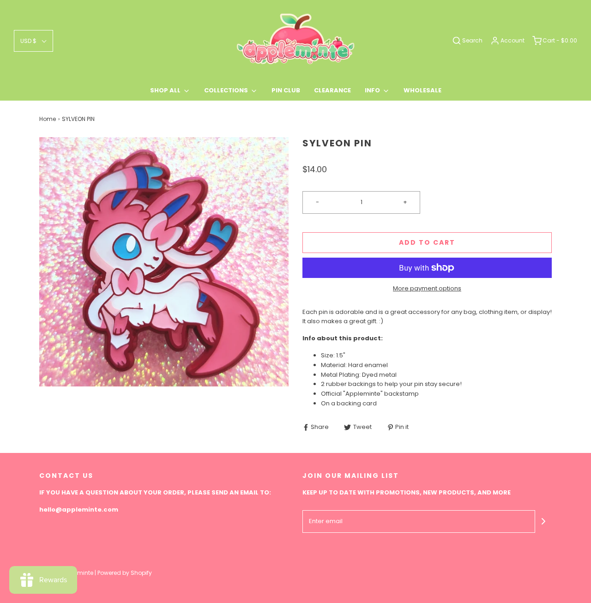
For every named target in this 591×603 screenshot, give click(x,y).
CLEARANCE (332, 90)
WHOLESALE (422, 90)
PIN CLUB (285, 90)
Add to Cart (427, 242)
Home (47, 119)
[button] (33, 41)
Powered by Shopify (124, 573)
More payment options (427, 288)
